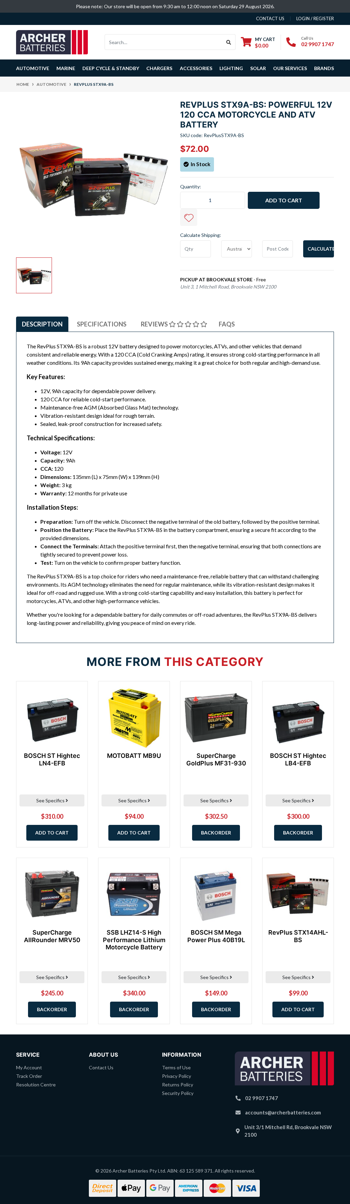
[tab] (42, 324)
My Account (29, 1067)
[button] (188, 217)
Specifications (101, 324)
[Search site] (228, 42)
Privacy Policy (176, 1076)
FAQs (227, 324)
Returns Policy (177, 1084)
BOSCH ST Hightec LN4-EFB (52, 759)
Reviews (155, 324)
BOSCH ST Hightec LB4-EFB (298, 759)
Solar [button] (258, 68)
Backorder (216, 832)
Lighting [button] (231, 68)
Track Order (29, 1076)
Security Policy (177, 1093)
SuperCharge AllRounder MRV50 (52, 936)
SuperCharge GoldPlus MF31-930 (216, 759)
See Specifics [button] (51, 800)
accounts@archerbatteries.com (283, 1112)
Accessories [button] (196, 68)
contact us (270, 18)
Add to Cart (283, 200)
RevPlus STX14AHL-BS (298, 936)
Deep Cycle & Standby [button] (110, 68)
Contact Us (101, 1067)
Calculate (321, 249)
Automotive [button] (32, 68)
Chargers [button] (159, 68)
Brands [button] (324, 68)
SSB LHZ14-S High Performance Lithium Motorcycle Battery (134, 940)
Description (42, 324)
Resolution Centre (36, 1084)
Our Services (290, 68)
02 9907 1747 (317, 44)
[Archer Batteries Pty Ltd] (52, 41)
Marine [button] (65, 68)
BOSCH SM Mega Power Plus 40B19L (216, 936)
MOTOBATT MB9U (134, 755)
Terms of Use (176, 1067)
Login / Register (315, 18)
